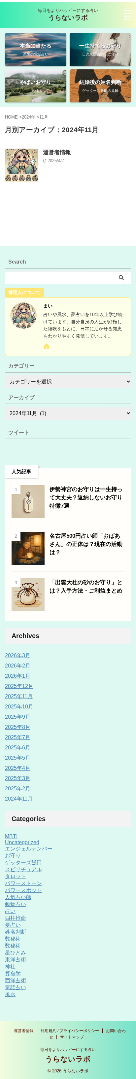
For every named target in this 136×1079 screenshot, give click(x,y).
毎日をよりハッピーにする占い (68, 1049)
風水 (10, 994)
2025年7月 (17, 737)
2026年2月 (17, 665)
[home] (47, 347)
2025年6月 (17, 747)
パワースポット (23, 890)
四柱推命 (15, 918)
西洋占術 (15, 980)
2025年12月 (19, 686)
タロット (15, 876)
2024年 (28, 117)
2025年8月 (17, 727)
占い (10, 911)
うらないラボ (68, 17)
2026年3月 (17, 655)
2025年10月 (19, 706)
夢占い (13, 925)
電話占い (15, 987)
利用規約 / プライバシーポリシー (70, 1030)
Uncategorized (22, 842)
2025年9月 (17, 717)
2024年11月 (19, 799)
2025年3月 (17, 778)
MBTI (11, 836)
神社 (10, 966)
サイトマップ (72, 1037)
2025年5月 (17, 758)
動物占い (15, 904)
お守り (13, 855)
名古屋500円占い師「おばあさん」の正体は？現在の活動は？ (86, 544)
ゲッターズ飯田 (23, 862)
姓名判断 (15, 932)
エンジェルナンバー (28, 848)
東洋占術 (15, 959)
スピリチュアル (23, 869)
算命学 (13, 973)
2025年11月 (19, 696)
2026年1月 (17, 676)
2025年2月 (17, 788)
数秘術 (13, 939)
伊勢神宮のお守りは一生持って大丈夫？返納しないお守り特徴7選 (86, 497)
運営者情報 (57, 152)
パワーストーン (23, 883)
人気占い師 (18, 897)
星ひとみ (15, 952)
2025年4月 (17, 768)
